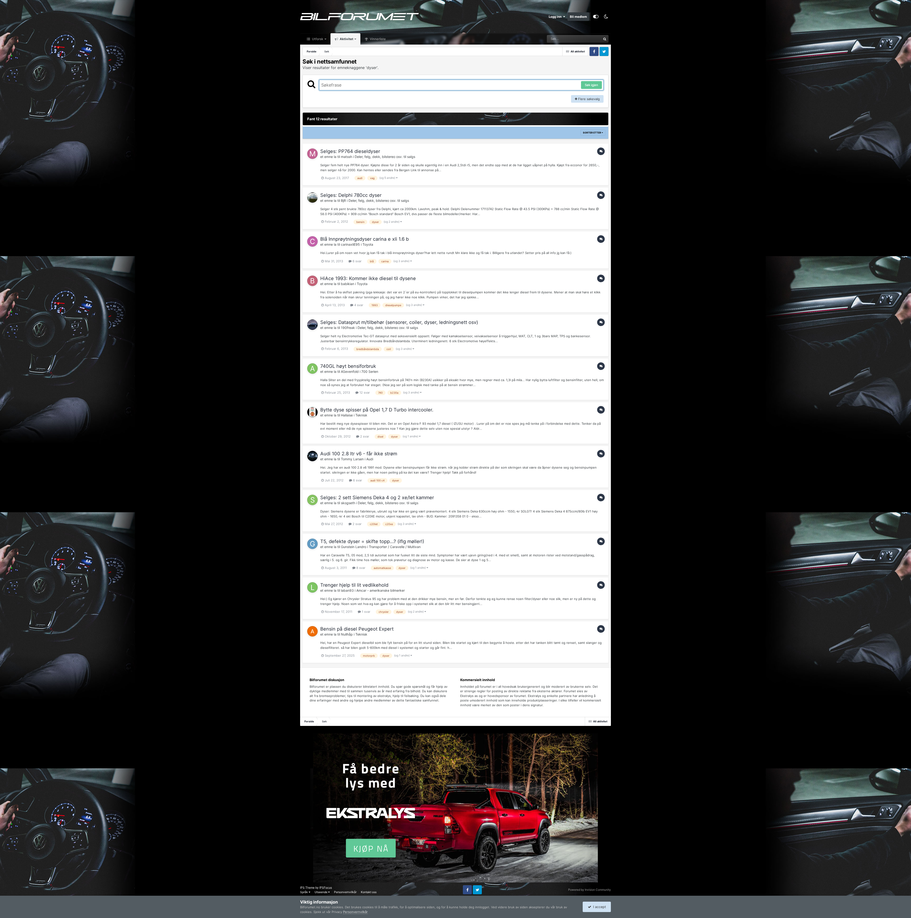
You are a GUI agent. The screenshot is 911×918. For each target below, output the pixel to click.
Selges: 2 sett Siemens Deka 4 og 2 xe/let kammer (377, 497)
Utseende (321, 892)
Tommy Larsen (352, 459)
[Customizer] (596, 16)
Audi (369, 459)
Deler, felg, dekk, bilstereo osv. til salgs (385, 157)
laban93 (347, 590)
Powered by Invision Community (589, 889)
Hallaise (347, 415)
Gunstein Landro (353, 547)
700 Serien (369, 371)
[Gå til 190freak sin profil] (312, 324)
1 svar (365, 612)
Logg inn (556, 16)
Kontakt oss (368, 892)
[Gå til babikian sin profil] (312, 281)
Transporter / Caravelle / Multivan (395, 547)
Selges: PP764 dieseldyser (350, 151)
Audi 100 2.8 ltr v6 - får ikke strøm (358, 454)
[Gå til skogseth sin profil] (312, 500)
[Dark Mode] (606, 16)
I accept (598, 907)
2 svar (364, 436)
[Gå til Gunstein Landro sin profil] (312, 544)
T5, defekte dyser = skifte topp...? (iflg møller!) (372, 541)
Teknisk (361, 415)
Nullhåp (347, 634)
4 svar (358, 305)
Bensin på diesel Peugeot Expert (357, 629)
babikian (347, 284)
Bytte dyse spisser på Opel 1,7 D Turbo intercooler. (376, 410)
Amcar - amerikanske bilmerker (380, 590)
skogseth (348, 503)
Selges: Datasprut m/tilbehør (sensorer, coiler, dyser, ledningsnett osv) (399, 322)
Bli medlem (578, 16)
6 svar (357, 261)
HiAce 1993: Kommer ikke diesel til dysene (368, 278)
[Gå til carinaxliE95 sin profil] (312, 241)
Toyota (368, 244)
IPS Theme (307, 887)
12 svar (364, 392)
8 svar (360, 568)
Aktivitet (346, 39)
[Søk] (605, 39)
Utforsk (317, 39)
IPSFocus (325, 887)
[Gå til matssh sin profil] (312, 153)
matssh (346, 157)
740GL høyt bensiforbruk (348, 366)
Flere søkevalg (588, 99)
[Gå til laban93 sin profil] (312, 587)
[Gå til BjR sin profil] (312, 197)
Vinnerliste (377, 39)
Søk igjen (591, 85)
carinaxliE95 (350, 244)
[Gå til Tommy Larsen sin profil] (312, 456)
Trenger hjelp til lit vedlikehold (354, 585)
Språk (304, 892)
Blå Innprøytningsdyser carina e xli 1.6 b (364, 239)
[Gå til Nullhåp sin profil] (312, 631)
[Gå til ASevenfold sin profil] (312, 368)
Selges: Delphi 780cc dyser (350, 195)
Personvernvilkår (345, 892)
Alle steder (588, 39)
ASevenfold (350, 371)
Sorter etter (592, 132)
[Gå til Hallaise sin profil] (312, 412)
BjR (343, 200)
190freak (348, 328)
